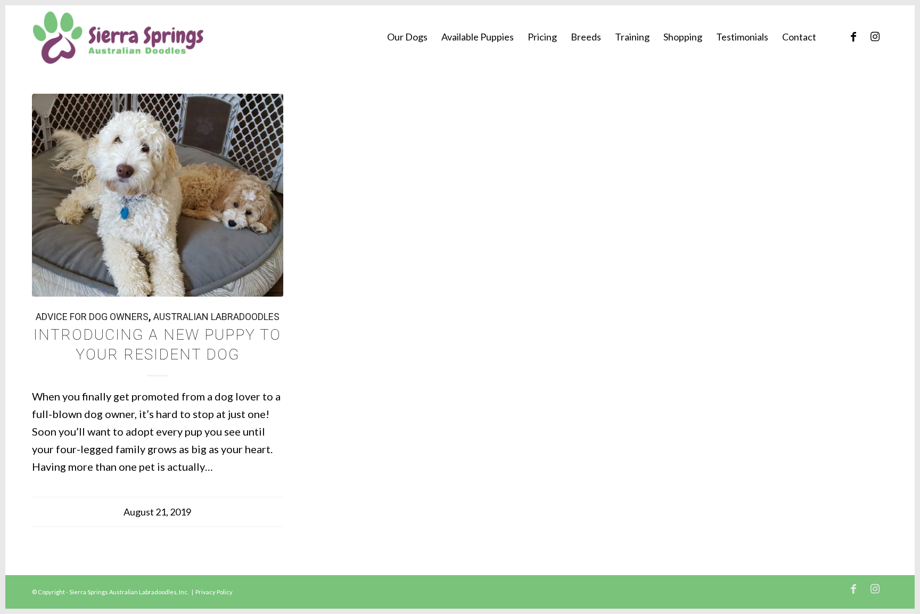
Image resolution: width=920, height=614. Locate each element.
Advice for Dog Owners (92, 316)
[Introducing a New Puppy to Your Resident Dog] (157, 195)
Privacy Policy (214, 591)
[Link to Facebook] (853, 36)
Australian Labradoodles (216, 316)
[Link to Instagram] (875, 36)
